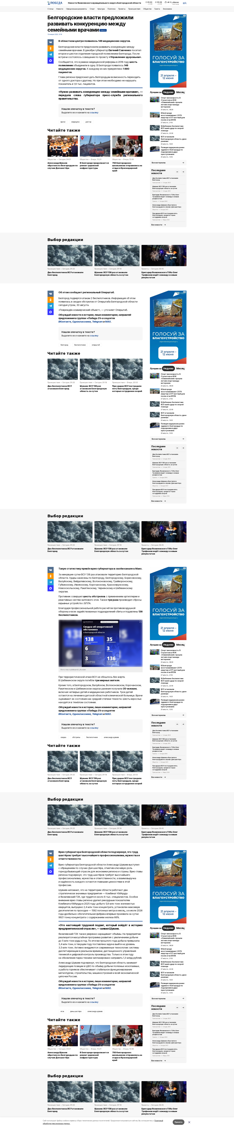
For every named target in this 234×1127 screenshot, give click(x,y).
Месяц (180, 92)
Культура (101, 9)
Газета (157, 9)
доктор (88, 122)
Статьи (50, 9)
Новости (59, 9)
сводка (63, 737)
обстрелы (76, 737)
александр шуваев (111, 737)
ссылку (94, 112)
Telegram (97, 321)
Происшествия (134, 9)
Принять (178, 1122)
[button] (177, 172)
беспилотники (80, 345)
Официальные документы (76, 9)
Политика (111, 9)
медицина (75, 122)
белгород (64, 345)
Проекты (121, 9)
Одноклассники (81, 321)
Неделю (168, 92)
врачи (63, 122)
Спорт (92, 9)
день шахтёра (75, 1011)
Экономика (167, 9)
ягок (62, 1011)
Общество (147, 9)
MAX (108, 321)
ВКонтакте (64, 321)
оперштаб (96, 345)
